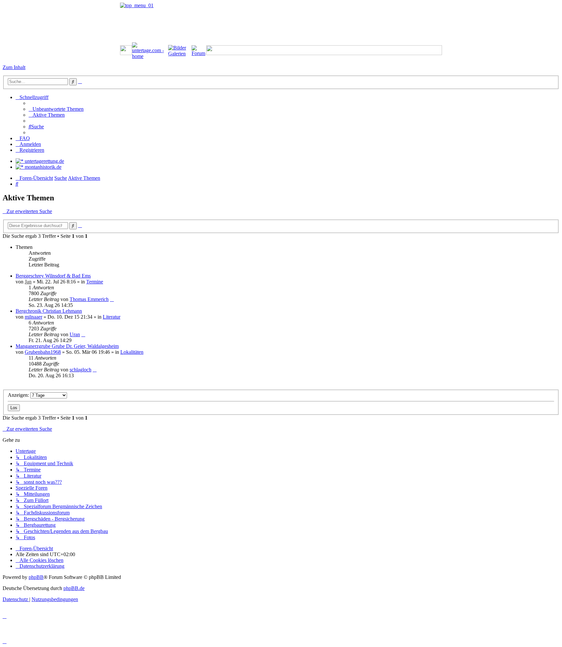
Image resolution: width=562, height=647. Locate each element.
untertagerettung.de (43, 161)
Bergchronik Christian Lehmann (49, 311)
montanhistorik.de (42, 167)
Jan (28, 281)
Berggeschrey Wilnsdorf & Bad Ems (53, 276)
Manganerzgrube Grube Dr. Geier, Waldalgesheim (67, 346)
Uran (75, 334)
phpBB (36, 577)
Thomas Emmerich (89, 299)
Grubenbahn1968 (43, 352)
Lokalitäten (131, 352)
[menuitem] (56, 109)
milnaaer (33, 317)
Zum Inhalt (14, 67)
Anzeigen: (19, 395)
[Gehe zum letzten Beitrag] (112, 299)
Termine (94, 281)
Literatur (111, 317)
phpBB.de (74, 588)
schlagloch (80, 369)
